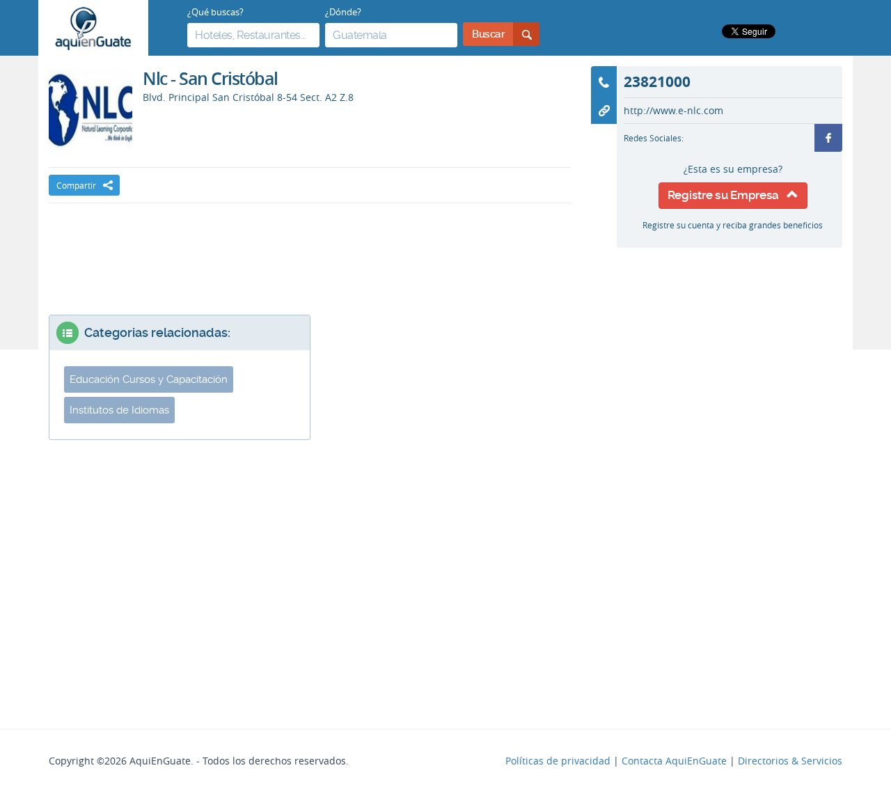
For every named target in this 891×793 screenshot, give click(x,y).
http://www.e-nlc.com (673, 110)
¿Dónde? (343, 12)
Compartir (76, 185)
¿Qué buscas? (215, 12)
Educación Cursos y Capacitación (149, 379)
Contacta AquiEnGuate (674, 761)
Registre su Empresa (727, 195)
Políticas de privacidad (557, 761)
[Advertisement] (309, 245)
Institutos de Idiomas (119, 410)
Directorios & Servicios (790, 761)
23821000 (657, 81)
